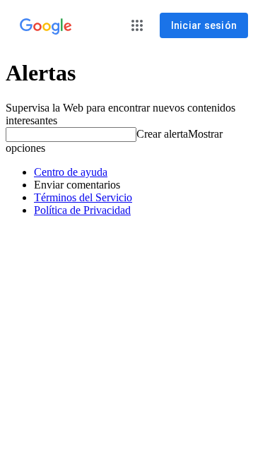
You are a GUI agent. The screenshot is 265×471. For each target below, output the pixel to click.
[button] (137, 25)
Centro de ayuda (70, 172)
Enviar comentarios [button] (77, 185)
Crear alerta (162, 134)
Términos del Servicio (83, 197)
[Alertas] (46, 26)
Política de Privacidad (82, 210)
